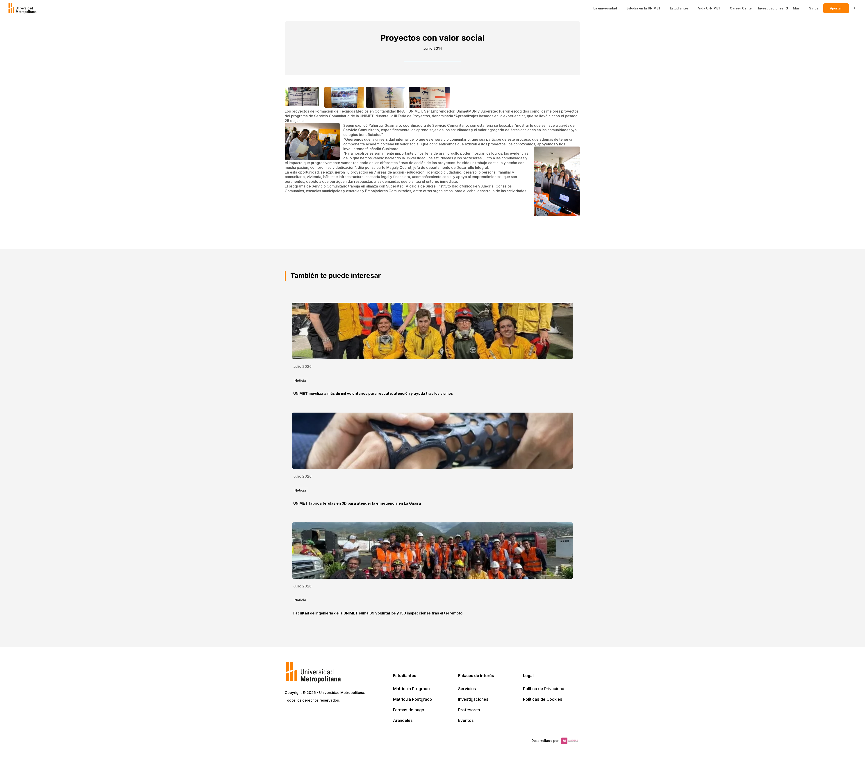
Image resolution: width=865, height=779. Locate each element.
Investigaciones (770, 8)
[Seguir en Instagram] (328, 713)
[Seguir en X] (289, 713)
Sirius (813, 8)
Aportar (836, 8)
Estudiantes (679, 8)
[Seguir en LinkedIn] (309, 713)
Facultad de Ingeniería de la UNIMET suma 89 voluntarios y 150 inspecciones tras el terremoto (377, 613)
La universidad (605, 8)
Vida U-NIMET (709, 8)
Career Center (741, 8)
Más (796, 8)
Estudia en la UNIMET (643, 8)
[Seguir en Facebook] (299, 713)
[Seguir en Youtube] (318, 713)
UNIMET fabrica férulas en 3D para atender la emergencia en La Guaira (357, 503)
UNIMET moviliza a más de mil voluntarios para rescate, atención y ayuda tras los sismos (373, 393)
